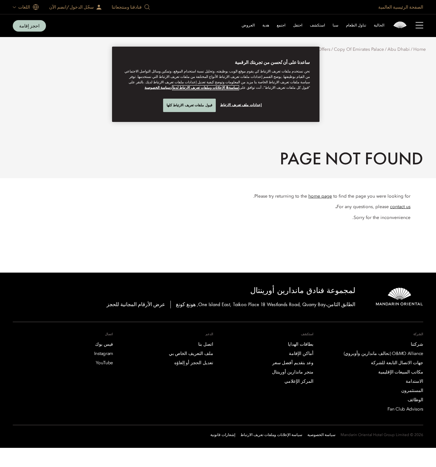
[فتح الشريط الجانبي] (419, 26)
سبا (335, 25)
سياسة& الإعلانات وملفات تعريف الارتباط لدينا (205, 88)
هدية (265, 25)
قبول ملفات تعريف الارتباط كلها (189, 105)
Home (419, 49)
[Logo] (400, 25)
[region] (215, 84)
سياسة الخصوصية (157, 88)
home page (320, 196)
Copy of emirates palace (359, 49)
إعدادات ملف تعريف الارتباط (241, 104)
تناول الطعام (356, 25)
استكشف (317, 25)
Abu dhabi (398, 49)
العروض (248, 25)
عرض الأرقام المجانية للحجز (136, 304)
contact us (400, 207)
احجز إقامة (29, 26)
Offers (324, 49)
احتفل (297, 25)
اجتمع (281, 25)
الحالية (379, 25)
